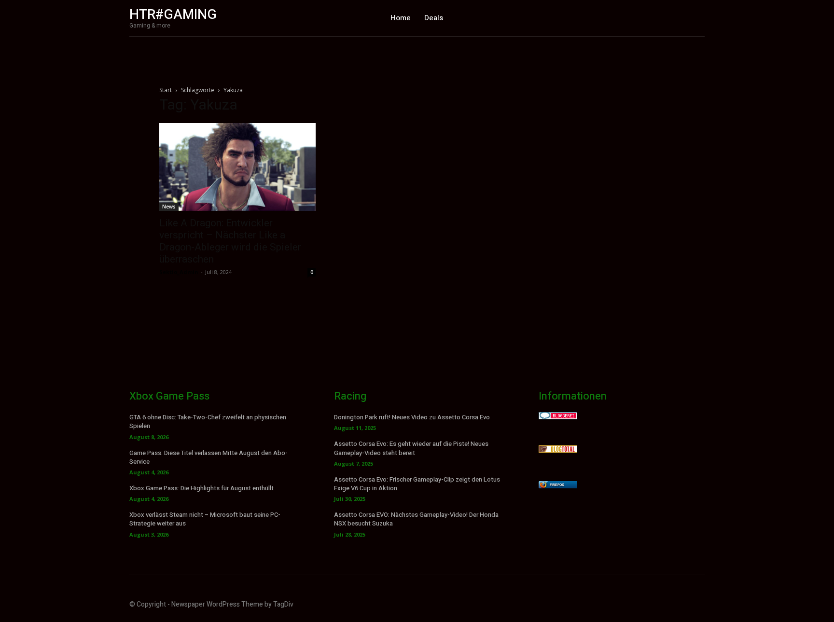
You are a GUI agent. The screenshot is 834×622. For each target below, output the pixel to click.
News (169, 206)
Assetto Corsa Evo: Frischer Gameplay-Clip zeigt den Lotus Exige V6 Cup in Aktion (417, 484)
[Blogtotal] (558, 450)
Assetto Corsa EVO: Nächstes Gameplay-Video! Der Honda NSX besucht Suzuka (416, 519)
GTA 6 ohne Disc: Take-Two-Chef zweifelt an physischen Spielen (207, 421)
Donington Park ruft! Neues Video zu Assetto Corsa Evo (412, 417)
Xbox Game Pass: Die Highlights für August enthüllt (201, 488)
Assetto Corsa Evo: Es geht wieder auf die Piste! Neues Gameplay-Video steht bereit (411, 448)
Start (165, 90)
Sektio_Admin (178, 272)
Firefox (557, 484)
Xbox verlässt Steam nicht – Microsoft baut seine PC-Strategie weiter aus (204, 519)
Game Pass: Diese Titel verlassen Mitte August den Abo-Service (208, 457)
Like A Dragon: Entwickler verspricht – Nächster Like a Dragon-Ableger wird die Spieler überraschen (230, 241)
